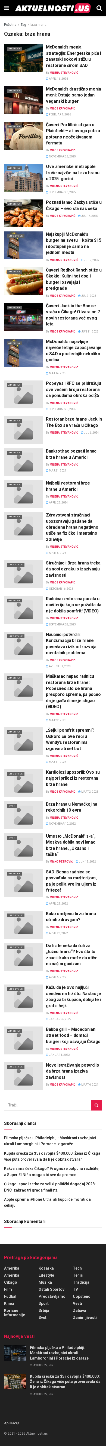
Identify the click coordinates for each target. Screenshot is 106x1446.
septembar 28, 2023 (62, 624)
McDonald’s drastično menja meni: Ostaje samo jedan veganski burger (73, 95)
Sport (44, 1303)
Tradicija (81, 1282)
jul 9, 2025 (91, 260)
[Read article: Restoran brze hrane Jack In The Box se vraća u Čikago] (23, 430)
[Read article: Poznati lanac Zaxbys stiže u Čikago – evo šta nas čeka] (23, 213)
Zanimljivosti (85, 1317)
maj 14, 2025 (57, 373)
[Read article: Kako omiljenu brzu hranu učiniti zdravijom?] (23, 925)
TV (75, 1289)
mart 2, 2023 (89, 791)
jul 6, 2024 (91, 432)
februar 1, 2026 (59, 114)
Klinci (9, 1303)
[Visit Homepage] (53, 8)
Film (8, 1289)
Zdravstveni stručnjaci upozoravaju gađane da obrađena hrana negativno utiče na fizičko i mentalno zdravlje (72, 527)
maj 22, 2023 (57, 720)
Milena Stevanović (64, 72)
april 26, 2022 (58, 933)
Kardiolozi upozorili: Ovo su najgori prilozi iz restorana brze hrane (73, 778)
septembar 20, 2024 (62, 409)
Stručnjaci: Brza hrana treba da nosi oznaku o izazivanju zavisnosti (73, 569)
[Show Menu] (6, 8)
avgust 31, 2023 (59, 666)
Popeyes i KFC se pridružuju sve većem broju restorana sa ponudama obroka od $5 (73, 389)
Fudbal (10, 1296)
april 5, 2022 (57, 977)
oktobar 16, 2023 (60, 588)
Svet (11, 806)
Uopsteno (82, 1296)
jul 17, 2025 (89, 215)
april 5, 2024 (57, 552)
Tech (77, 1268)
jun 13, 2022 (87, 861)
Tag (23, 25)
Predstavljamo (52, 1296)
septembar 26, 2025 (62, 192)
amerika (11, 1275)
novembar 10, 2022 (62, 823)
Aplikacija (12, 1423)
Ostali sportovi (52, 1289)
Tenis (78, 1275)
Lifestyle (15, 236)
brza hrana (38, 25)
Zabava (79, 1310)
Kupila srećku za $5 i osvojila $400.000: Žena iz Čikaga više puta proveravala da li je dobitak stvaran (65, 1381)
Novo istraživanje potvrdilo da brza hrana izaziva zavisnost (72, 1071)
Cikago (10, 1282)
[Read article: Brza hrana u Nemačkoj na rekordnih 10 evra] (23, 815)
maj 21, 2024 (57, 470)
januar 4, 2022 (59, 1054)
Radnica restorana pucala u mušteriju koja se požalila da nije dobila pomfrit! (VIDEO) (73, 605)
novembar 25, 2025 (62, 156)
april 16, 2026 (58, 78)
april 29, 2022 (58, 903)
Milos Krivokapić (63, 108)
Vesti (77, 1303)
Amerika (14, 48)
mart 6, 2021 (89, 1084)
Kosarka (46, 1268)
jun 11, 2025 (89, 331)
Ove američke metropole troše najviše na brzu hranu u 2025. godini (72, 172)
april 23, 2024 (58, 502)
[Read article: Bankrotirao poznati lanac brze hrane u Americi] (23, 462)
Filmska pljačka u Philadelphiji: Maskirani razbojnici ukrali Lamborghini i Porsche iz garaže (59, 1352)
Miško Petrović (61, 861)
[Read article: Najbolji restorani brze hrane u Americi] (23, 494)
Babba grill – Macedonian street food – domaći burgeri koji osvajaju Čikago (73, 1035)
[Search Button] (99, 8)
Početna (10, 25)
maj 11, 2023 (57, 761)
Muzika (45, 1282)
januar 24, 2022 (59, 1019)
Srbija (44, 1310)
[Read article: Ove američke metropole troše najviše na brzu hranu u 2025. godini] (23, 178)
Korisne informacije (14, 1312)
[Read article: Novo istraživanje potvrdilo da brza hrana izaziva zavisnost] (23, 1076)
